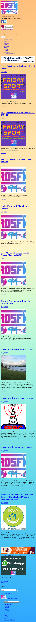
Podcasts (6, 41)
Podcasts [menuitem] (6, 606)
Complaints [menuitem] (10, 617)
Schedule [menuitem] (6, 607)
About (5, 44)
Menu (2, 37)
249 (19, 555)
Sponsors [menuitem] (6, 618)
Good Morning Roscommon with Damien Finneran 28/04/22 (15, 254)
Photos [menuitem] (6, 613)
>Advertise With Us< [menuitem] (9, 620)
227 (8, 555)
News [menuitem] (5, 612)
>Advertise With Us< (9, 53)
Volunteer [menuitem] (6, 610)
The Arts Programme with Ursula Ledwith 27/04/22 (15, 302)
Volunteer (6, 46)
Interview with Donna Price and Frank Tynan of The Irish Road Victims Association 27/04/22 (17, 497)
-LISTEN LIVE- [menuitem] (8, 604)
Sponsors (6, 52)
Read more (3, 106)
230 (15, 555)
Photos (6, 49)
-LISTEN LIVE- (8, 40)
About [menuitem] (5, 609)
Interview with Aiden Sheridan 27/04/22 (18, 349)
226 (5, 555)
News (5, 47)
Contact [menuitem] (6, 615)
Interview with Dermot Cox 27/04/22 (16, 447)
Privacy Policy (8, 593)
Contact (6, 50)
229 (12, 555)
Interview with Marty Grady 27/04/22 (17, 398)
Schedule (6, 43)
